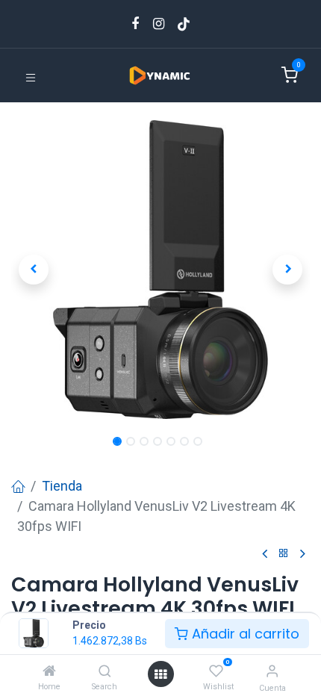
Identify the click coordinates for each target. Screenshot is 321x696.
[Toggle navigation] (30, 76)
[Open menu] (160, 674)
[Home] (49, 671)
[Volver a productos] (284, 554)
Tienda (62, 486)
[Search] (105, 671)
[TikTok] (184, 24)
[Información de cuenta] (272, 671)
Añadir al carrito (243, 633)
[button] (33, 270)
